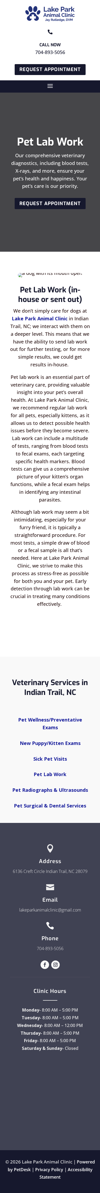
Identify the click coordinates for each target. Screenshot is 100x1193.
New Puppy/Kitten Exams (50, 743)
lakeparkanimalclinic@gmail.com (50, 910)
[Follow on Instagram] (55, 964)
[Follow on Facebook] (45, 964)
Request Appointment (50, 69)
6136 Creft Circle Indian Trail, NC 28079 (50, 871)
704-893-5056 (50, 52)
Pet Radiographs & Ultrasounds (50, 790)
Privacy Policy (49, 1170)
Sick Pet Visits (50, 759)
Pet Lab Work (50, 774)
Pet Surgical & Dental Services (50, 805)
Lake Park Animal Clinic (39, 318)
